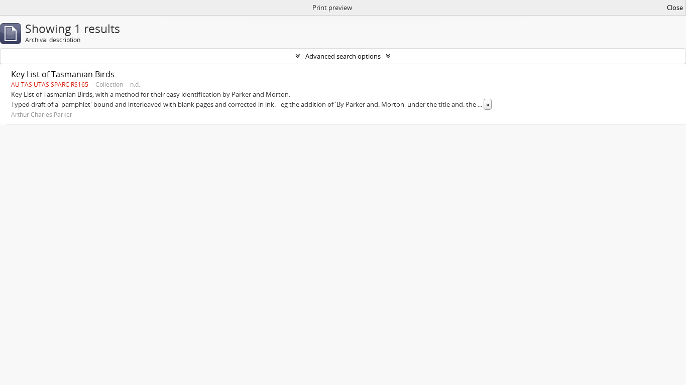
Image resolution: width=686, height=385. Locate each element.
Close (675, 7)
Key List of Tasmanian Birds (63, 74)
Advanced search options (343, 56)
